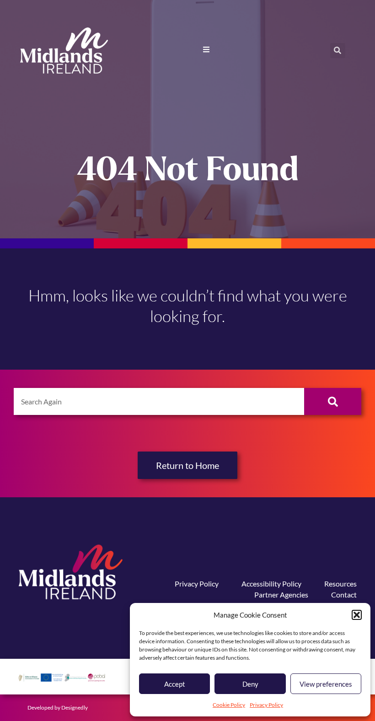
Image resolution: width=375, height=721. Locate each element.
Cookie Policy (229, 704)
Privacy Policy (266, 704)
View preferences (326, 684)
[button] (356, 614)
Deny (250, 684)
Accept (174, 684)
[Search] (332, 401)
